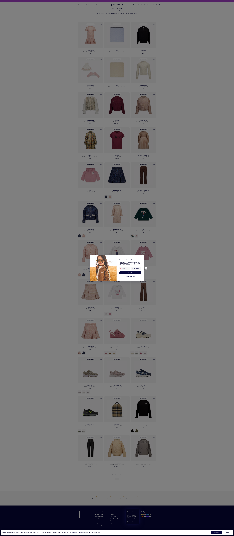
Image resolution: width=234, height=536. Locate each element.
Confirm (130, 272)
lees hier (81, 532)
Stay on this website (130, 276)
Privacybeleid (74, 532)
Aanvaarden (216, 532)
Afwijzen (227, 532)
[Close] (146, 268)
